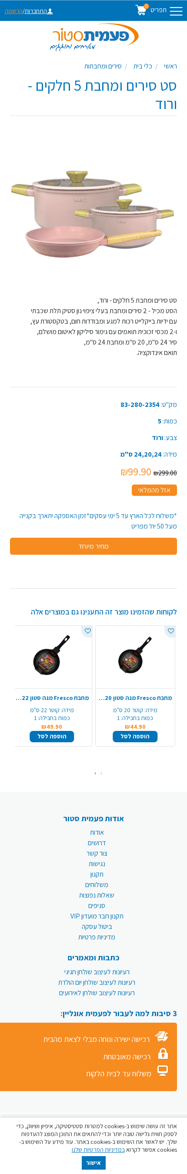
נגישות (97, 863)
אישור (93, 1163)
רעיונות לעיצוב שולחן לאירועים (97, 992)
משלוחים (96, 884)
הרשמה (14, 11)
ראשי (170, 66)
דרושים (97, 842)
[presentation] (101, 773)
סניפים (96, 905)
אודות (97, 832)
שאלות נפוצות (96, 895)
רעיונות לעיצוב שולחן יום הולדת (96, 982)
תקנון (97, 874)
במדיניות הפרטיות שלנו (98, 1150)
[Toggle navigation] (176, 11)
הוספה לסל (135, 736)
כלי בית (143, 66)
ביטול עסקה (97, 926)
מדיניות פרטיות (96, 937)
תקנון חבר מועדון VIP (97, 916)
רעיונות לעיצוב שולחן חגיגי (97, 971)
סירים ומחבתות (103, 66)
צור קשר (97, 853)
